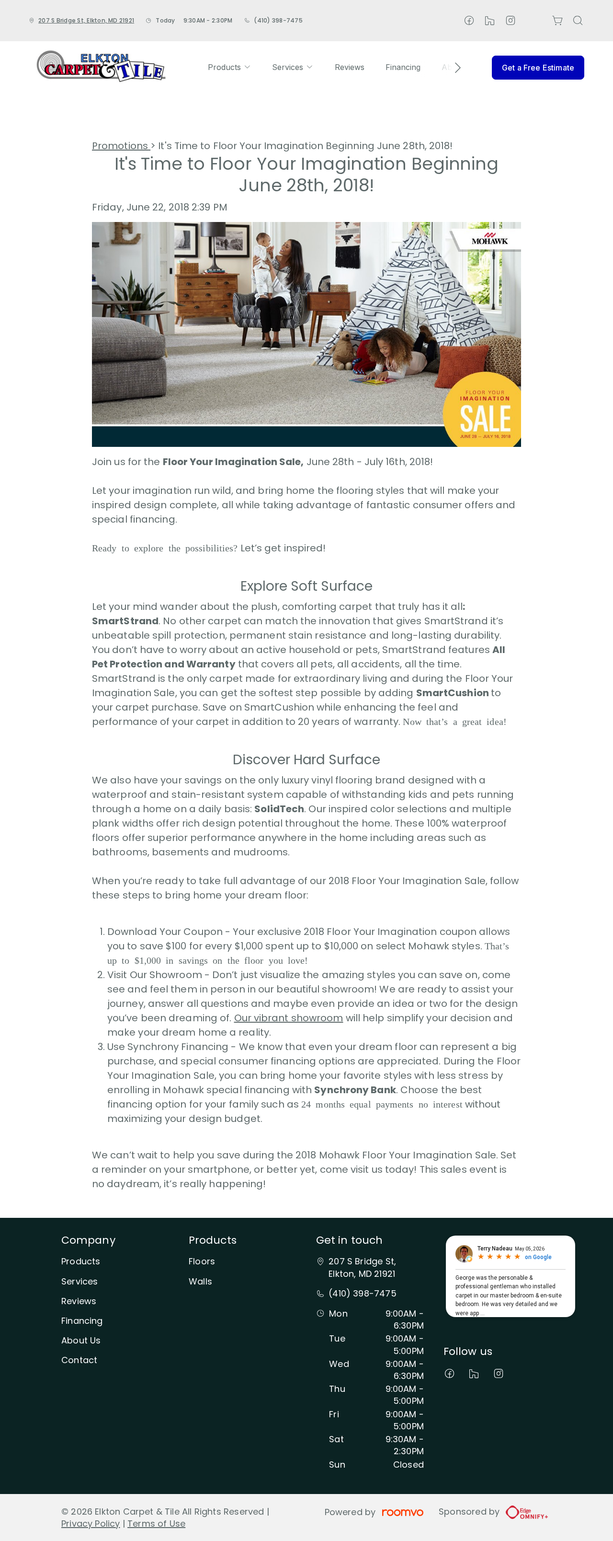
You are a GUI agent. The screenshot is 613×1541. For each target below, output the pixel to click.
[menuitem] (229, 67)
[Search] (578, 20)
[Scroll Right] (453, 67)
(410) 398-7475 (278, 20)
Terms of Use (156, 1523)
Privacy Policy (90, 1523)
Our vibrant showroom (288, 1018)
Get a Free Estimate (538, 67)
